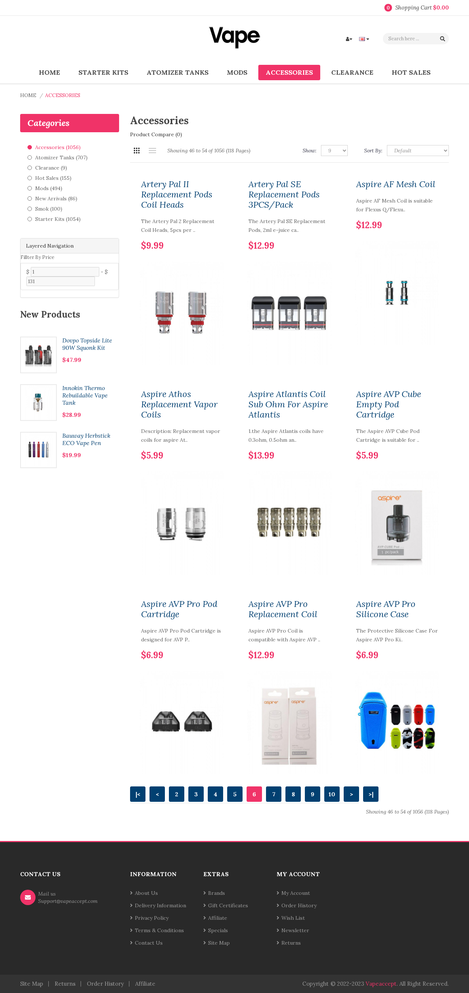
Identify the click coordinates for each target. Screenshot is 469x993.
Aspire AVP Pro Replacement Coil (282, 609)
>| (371, 794)
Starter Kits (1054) (58, 219)
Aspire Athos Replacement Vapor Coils (179, 404)
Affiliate (217, 918)
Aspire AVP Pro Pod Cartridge (179, 609)
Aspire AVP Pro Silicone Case (386, 609)
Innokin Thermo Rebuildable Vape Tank (85, 395)
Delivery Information (160, 905)
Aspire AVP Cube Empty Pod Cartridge (388, 404)
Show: (310, 150)
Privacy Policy (152, 918)
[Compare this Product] (217, 234)
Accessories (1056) (58, 147)
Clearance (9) (51, 167)
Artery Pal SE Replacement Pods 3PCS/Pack (284, 194)
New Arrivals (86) (56, 198)
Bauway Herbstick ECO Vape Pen (86, 439)
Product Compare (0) (156, 134)
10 (332, 794)
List (152, 150)
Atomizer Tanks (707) (61, 157)
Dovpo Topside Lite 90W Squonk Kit (87, 344)
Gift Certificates (228, 905)
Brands (216, 893)
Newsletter (295, 930)
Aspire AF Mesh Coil (395, 184)
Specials (218, 930)
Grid (136, 150)
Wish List (293, 918)
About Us (146, 893)
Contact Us (149, 943)
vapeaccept (381, 983)
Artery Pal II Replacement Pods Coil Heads (176, 194)
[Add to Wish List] (204, 234)
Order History (299, 905)
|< (138, 794)
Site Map (219, 943)
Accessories (62, 95)
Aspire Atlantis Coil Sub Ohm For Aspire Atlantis (288, 404)
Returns (291, 943)
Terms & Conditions (159, 930)
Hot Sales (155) (53, 178)
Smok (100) (48, 208)
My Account (295, 893)
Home (28, 95)
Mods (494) (48, 188)
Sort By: (373, 150)
